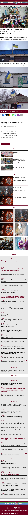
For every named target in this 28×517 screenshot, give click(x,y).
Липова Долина (14, 513)
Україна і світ (14, 375)
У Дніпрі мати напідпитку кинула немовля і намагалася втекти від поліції (13, 462)
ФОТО (14, 207)
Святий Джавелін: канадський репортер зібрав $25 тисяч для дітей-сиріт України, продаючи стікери (13, 429)
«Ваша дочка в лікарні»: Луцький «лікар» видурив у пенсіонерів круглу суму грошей (13, 484)
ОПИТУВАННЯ (14, 118)
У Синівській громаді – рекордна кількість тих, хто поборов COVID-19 (13, 352)
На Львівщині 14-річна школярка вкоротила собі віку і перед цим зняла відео (13, 473)
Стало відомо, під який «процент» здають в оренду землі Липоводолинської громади (13, 296)
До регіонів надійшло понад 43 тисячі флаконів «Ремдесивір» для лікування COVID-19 (13, 444)
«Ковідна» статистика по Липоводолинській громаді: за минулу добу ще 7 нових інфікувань (13, 347)
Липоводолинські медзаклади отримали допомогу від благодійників (11, 291)
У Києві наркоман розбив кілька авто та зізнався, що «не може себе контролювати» (13, 468)
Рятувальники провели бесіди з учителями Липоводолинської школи (12, 362)
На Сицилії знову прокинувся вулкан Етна (11, 454)
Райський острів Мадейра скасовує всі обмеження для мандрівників (11, 411)
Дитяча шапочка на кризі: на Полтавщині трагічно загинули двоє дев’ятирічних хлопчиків (13, 390)
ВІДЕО (14, 174)
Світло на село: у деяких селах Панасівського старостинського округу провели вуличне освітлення (12, 308)
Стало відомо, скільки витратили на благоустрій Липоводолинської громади (12, 331)
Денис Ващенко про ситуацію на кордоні (12, 261)
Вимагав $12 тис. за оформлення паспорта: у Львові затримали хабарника (12, 396)
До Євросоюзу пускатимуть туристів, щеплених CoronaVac (11, 384)
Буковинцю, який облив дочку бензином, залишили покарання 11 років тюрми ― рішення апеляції (13, 405)
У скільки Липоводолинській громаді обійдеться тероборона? (11, 325)
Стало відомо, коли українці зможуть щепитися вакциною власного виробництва (13, 417)
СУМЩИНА (14, 148)
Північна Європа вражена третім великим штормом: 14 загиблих (13, 489)
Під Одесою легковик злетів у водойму (11, 434)
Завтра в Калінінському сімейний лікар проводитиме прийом (11, 336)
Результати (23, 144)
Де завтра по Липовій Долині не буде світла (12, 357)
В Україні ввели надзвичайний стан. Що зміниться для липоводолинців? (12, 269)
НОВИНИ (14, 254)
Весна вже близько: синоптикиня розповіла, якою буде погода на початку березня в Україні (13, 422)
